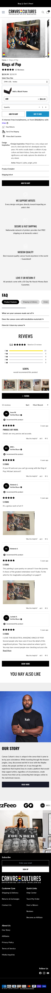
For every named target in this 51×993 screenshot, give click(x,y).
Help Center (31, 893)
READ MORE (25, 784)
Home (4, 60)
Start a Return (32, 905)
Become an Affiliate (34, 917)
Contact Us (6, 905)
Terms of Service (9, 948)
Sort (28, 405)
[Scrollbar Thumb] (4, 56)
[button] (13, 69)
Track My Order (32, 899)
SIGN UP (25, 869)
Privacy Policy (8, 942)
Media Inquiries (8, 954)
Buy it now (38, 114)
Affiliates (5, 936)
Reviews (29, 911)
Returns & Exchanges (10, 899)
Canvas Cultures (13, 988)
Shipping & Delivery (10, 893)
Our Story (6, 930)
